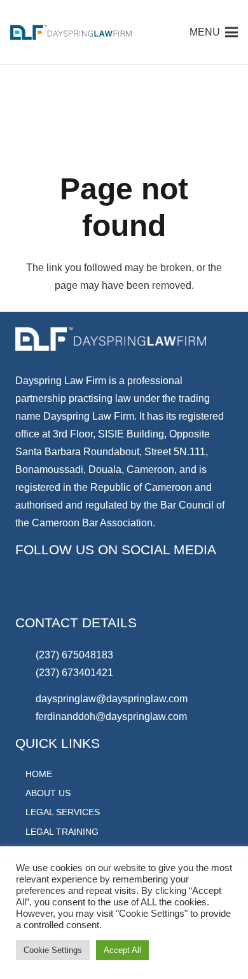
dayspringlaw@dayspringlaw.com (112, 698)
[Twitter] (126, 589)
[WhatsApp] (31, 589)
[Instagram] (158, 589)
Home (38, 774)
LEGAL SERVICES (62, 812)
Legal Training (62, 832)
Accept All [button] (122, 950)
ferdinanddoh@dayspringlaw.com (111, 716)
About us (48, 793)
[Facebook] (95, 589)
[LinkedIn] (63, 589)
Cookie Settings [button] (53, 950)
